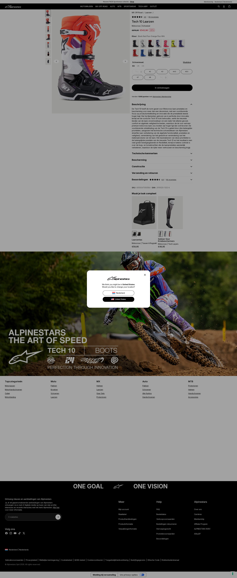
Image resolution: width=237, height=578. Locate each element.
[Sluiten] (145, 274)
